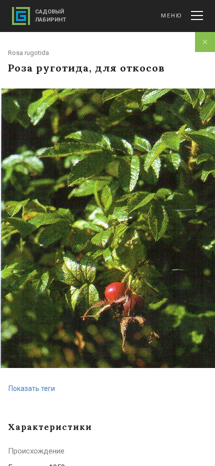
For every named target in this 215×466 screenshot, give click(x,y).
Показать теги (31, 388)
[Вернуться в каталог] (205, 42)
